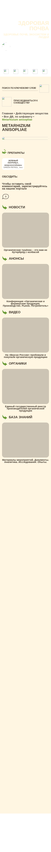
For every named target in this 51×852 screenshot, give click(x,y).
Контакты (20, 15)
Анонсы (7, 15)
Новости (35, 10)
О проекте (9, 10)
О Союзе (23, 10)
